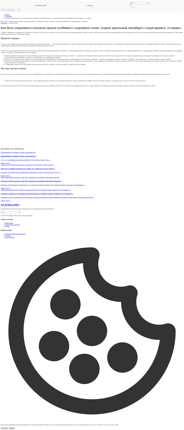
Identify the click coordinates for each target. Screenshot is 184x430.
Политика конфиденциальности (15, 234)
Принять (12, 428)
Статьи (7, 226)
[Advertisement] (15, 117)
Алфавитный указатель (12, 225)
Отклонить (5, 428)
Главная (90, 5)
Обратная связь (10, 237)
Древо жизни (9, 223)
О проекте (8, 235)
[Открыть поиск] (130, 5)
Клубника (8, 16)
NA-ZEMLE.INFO (40, 5)
